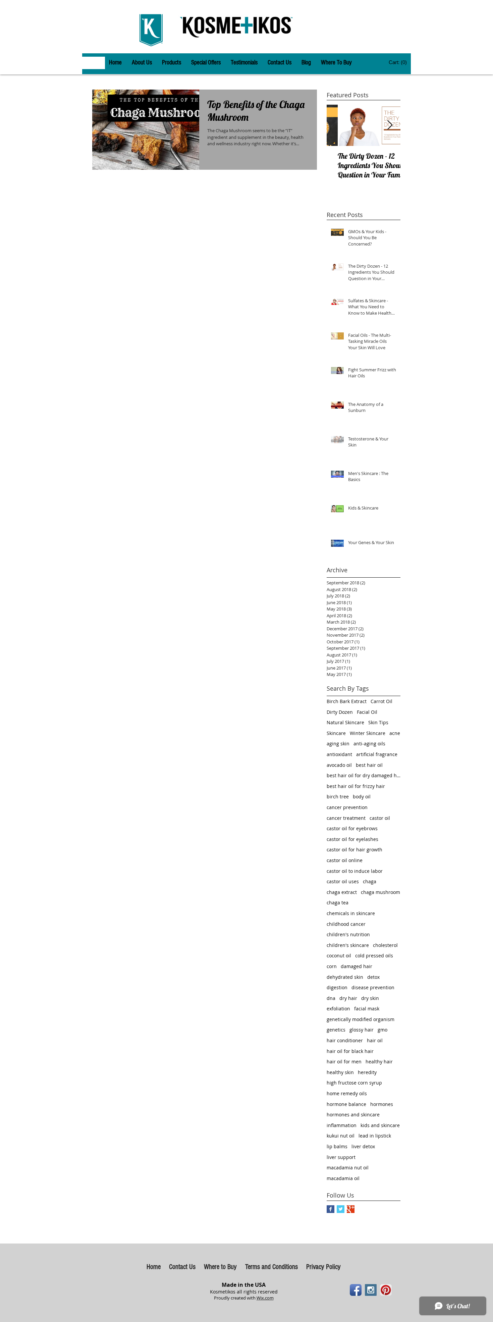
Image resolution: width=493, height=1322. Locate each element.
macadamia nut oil (348, 1167)
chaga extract (342, 892)
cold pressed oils (374, 955)
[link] (398, 62)
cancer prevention (347, 807)
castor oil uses (343, 881)
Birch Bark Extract (347, 701)
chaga (369, 881)
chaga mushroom (380, 892)
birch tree (338, 796)
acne (394, 733)
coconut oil (339, 955)
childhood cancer (346, 924)
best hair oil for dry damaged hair (363, 775)
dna (331, 998)
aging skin (338, 743)
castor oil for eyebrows (352, 828)
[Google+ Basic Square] (350, 1209)
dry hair (348, 998)
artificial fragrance (376, 754)
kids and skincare (380, 1125)
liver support (341, 1157)
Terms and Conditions (271, 1267)
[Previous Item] (337, 125)
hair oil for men (344, 1061)
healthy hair (379, 1061)
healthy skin (340, 1072)
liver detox (363, 1146)
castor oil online (345, 860)
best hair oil (369, 765)
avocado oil (339, 765)
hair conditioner (345, 1040)
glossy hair (361, 1029)
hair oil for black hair (350, 1051)
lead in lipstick (375, 1135)
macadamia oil (343, 1178)
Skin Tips (378, 722)
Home (154, 1267)
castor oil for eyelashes (352, 839)
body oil (362, 796)
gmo (382, 1029)
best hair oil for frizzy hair (356, 786)
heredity (367, 1072)
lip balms (337, 1146)
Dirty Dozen (340, 712)
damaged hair (356, 966)
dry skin (370, 998)
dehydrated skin (345, 977)
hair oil (375, 1040)
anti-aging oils (369, 743)
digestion (337, 987)
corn (332, 966)
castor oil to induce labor (355, 871)
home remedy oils (347, 1093)
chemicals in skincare (351, 913)
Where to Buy (221, 1267)
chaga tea (337, 902)
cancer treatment (346, 818)
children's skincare (348, 945)
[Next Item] (390, 125)
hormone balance (346, 1104)
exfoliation (338, 1008)
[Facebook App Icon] (356, 1290)
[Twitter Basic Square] (340, 1209)
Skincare (336, 733)
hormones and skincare (353, 1114)
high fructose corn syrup (354, 1082)
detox (373, 977)
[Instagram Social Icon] (371, 1290)
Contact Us (182, 1267)
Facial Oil (367, 712)
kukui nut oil (340, 1135)
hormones (381, 1104)
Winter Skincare (367, 733)
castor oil (380, 818)
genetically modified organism (360, 1019)
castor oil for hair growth (354, 849)
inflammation (342, 1125)
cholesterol (385, 945)
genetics (336, 1029)
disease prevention (372, 987)
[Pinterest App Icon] (386, 1290)
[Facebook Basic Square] (330, 1209)
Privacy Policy (323, 1267)
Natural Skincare (345, 722)
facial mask (366, 1008)
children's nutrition (348, 934)
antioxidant (339, 754)
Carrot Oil (381, 701)
